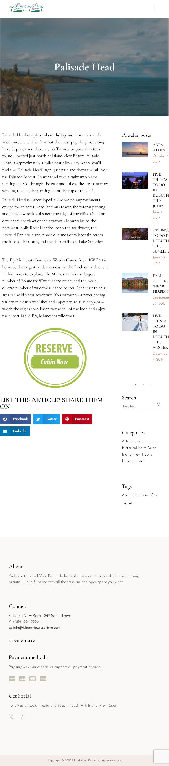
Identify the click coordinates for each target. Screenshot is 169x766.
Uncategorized (133, 461)
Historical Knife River (139, 448)
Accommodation (135, 495)
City (154, 495)
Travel (127, 503)
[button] (15, 419)
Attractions (131, 441)
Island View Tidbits (137, 454)
